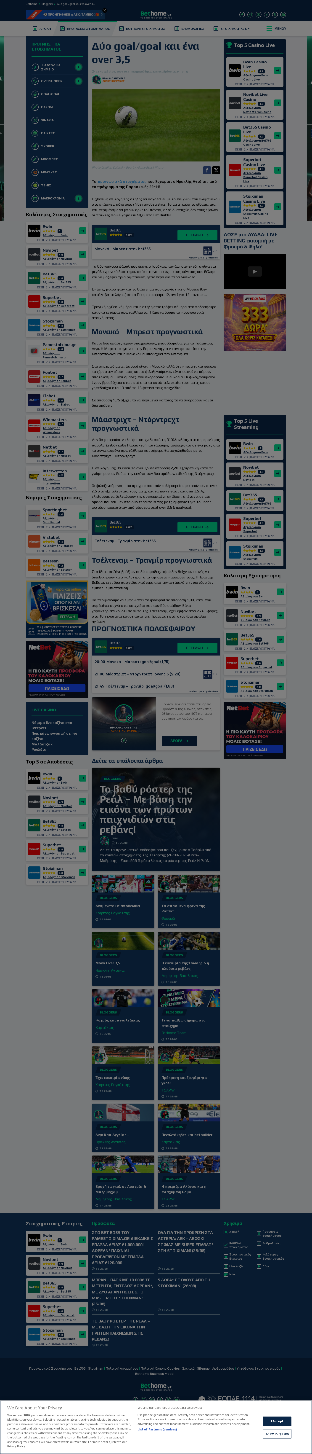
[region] (156, 1427)
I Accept (277, 1421)
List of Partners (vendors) (157, 1429)
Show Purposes (277, 1433)
